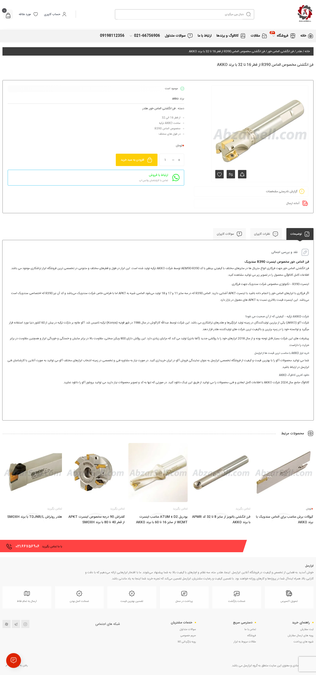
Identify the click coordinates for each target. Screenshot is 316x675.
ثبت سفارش (307, 629)
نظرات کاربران (262, 234)
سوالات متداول (188, 629)
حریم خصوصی (188, 635)
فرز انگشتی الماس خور (281, 51)
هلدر (299, 51)
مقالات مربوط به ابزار (245, 642)
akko (175, 98)
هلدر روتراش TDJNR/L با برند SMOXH (34, 517)
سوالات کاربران (226, 234)
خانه (307, 51)
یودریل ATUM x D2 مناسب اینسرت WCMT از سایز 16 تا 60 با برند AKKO (162, 519)
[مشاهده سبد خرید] (8, 16)
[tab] (300, 234)
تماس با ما (250, 629)
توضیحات (296, 234)
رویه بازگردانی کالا (187, 642)
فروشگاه (251, 635)
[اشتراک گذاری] (242, 174)
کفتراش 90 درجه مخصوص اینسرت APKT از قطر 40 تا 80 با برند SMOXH (96, 519)
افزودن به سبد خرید (132, 159)
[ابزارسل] (284, 14)
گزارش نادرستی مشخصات (281, 191)
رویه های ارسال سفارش (301, 635)
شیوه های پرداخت (304, 642)
